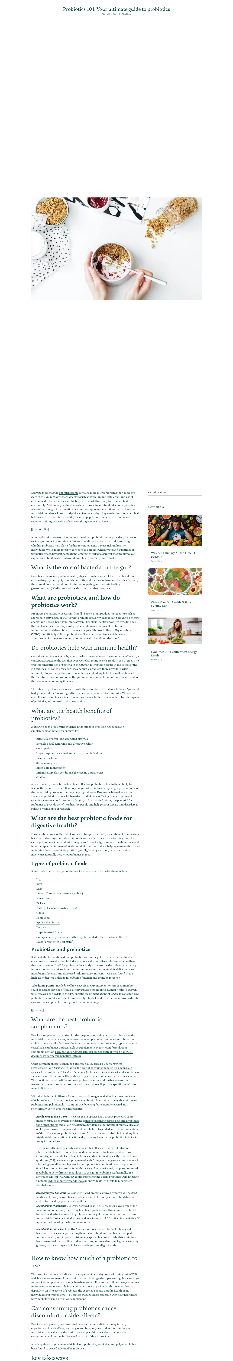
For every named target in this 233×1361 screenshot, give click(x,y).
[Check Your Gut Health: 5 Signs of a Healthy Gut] (175, 581)
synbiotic (42, 1002)
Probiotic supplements (44, 1035)
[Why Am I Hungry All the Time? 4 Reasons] (175, 530)
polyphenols (56, 1104)
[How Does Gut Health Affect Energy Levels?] (175, 631)
